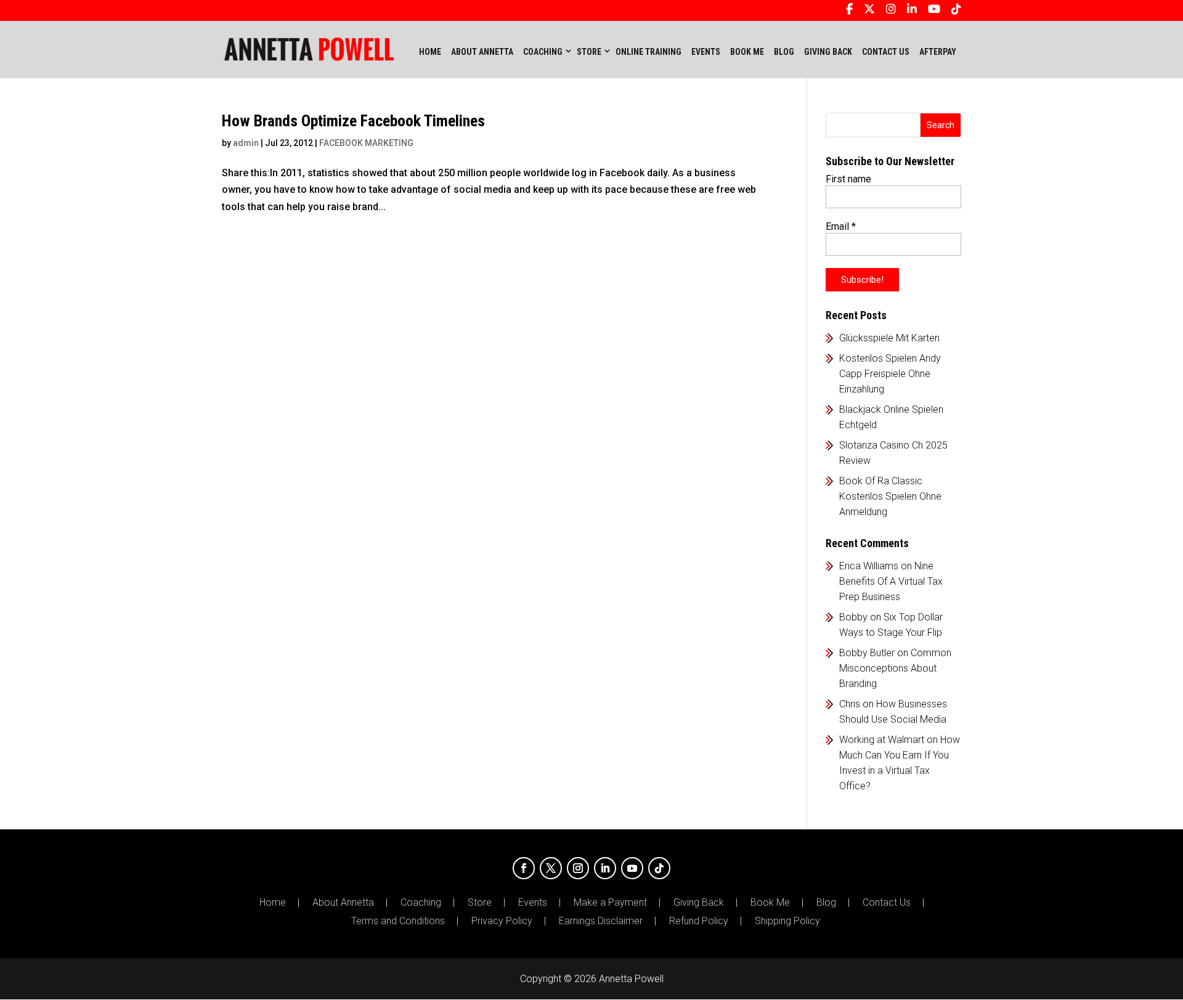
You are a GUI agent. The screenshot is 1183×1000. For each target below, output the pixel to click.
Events (532, 902)
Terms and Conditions (398, 921)
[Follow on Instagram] (578, 868)
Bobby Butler (867, 653)
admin (246, 143)
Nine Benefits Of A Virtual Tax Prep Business (891, 581)
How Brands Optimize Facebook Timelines (353, 121)
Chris (849, 704)
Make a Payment (610, 902)
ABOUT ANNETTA (482, 52)
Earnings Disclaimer (601, 921)
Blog (826, 902)
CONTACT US (885, 52)
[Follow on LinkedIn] (605, 868)
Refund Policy (698, 921)
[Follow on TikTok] (659, 868)
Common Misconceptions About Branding (895, 668)
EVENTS (705, 52)
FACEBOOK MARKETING (366, 143)
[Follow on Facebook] (524, 868)
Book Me (770, 902)
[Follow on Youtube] (632, 868)
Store (480, 902)
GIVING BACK (828, 52)
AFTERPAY (937, 52)
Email (841, 226)
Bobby (853, 617)
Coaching (420, 902)
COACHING (543, 52)
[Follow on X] (551, 868)
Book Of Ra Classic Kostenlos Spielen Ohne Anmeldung (890, 496)
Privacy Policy (501, 921)
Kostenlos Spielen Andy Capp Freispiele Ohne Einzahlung (890, 373)
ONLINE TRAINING (648, 52)
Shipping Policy (787, 921)
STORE (589, 52)
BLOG (784, 52)
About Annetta (343, 902)
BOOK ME (747, 52)
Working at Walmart (881, 740)
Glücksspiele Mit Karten (889, 338)
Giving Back (698, 902)
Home (430, 52)
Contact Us (887, 902)
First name (848, 179)
